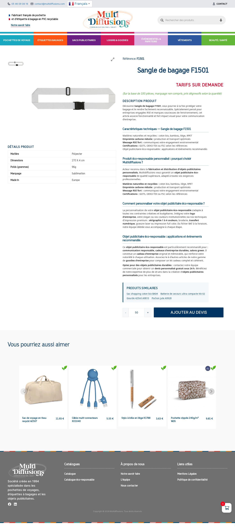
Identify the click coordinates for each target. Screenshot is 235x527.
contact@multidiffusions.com (50, 3)
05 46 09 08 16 (20, 3)
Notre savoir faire (20, 25)
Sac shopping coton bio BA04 (142, 293)
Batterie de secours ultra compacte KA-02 (183, 293)
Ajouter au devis (189, 312)
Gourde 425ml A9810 (138, 298)
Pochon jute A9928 (162, 298)
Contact (221, 3)
